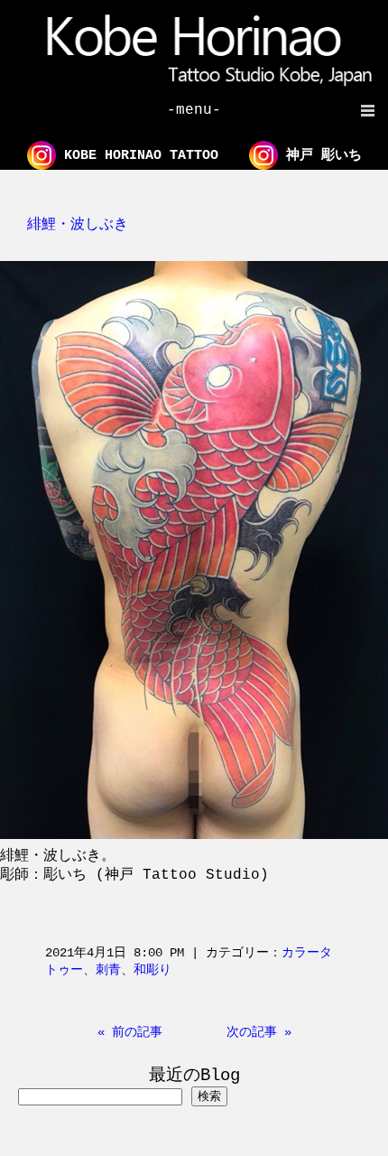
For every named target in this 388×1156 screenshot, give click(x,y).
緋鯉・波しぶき (77, 225)
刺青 (108, 970)
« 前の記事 (129, 1032)
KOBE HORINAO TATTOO (137, 155)
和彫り (152, 970)
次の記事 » (258, 1032)
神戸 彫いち (320, 155)
